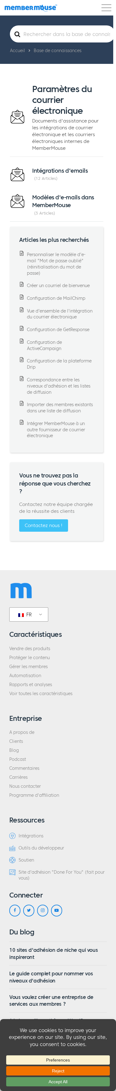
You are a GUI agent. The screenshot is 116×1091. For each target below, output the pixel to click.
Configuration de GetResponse (58, 329)
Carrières (18, 777)
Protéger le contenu (29, 657)
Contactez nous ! (43, 525)
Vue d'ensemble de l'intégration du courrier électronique (59, 314)
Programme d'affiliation (34, 795)
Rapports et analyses (30, 684)
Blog (14, 750)
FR (28, 614)
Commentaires (24, 768)
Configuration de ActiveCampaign (44, 345)
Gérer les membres (28, 666)
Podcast (17, 759)
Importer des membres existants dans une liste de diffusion (60, 408)
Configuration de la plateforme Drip (59, 364)
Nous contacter (25, 786)
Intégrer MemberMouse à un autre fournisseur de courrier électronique (56, 430)
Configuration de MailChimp (56, 298)
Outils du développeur (41, 848)
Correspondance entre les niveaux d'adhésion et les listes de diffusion (58, 386)
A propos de (21, 732)
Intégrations (31, 836)
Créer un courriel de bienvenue (58, 285)
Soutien (26, 860)
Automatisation (25, 675)
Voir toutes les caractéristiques (40, 693)
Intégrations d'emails (60, 170)
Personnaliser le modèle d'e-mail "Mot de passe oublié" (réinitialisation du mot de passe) (56, 264)
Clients (16, 741)
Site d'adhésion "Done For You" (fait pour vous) (62, 875)
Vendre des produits (29, 648)
